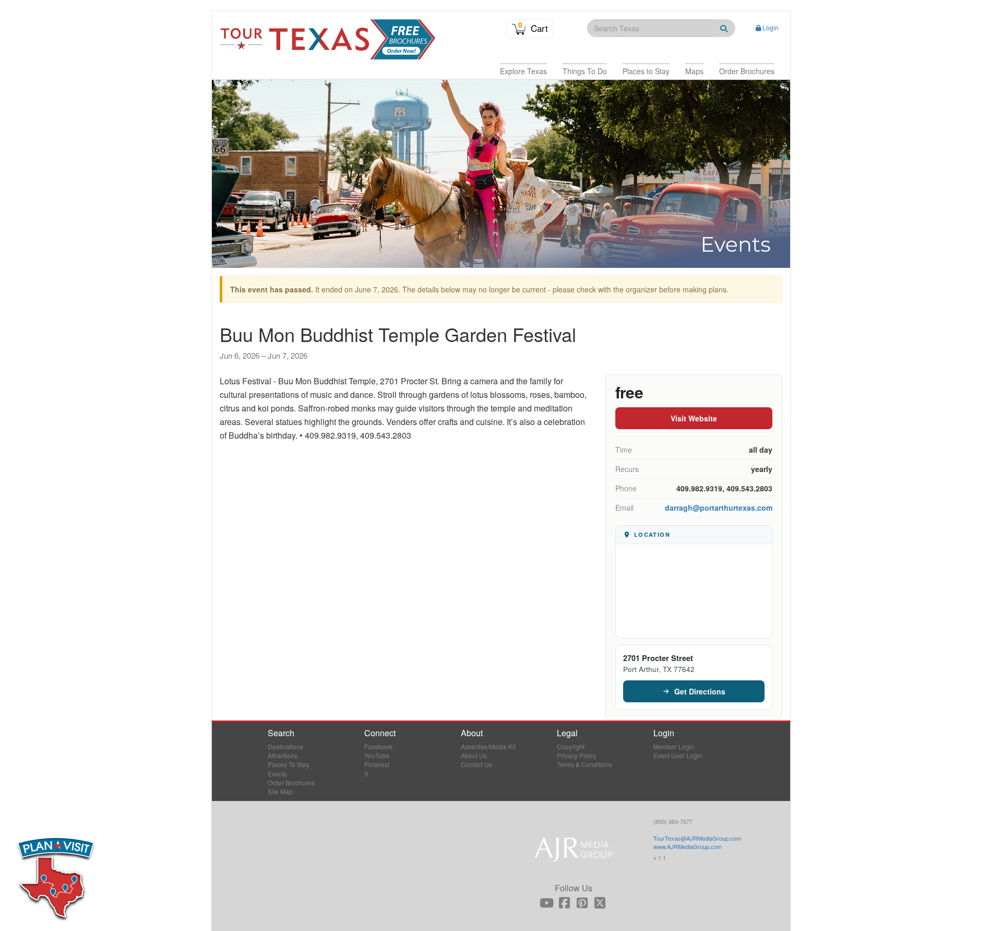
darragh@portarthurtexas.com (718, 507)
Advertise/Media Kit (488, 746)
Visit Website (694, 418)
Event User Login (677, 755)
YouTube (376, 755)
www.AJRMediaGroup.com (687, 846)
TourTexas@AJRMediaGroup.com (697, 838)
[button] (523, 71)
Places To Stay (288, 764)
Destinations (285, 746)
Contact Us (476, 764)
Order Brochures (291, 782)
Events (277, 773)
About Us (474, 755)
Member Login (674, 746)
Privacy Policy (577, 755)
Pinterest (376, 764)
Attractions (282, 755)
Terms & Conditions (584, 764)
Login (770, 27)
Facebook (378, 746)
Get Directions (699, 691)
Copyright (570, 746)
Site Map (280, 791)
